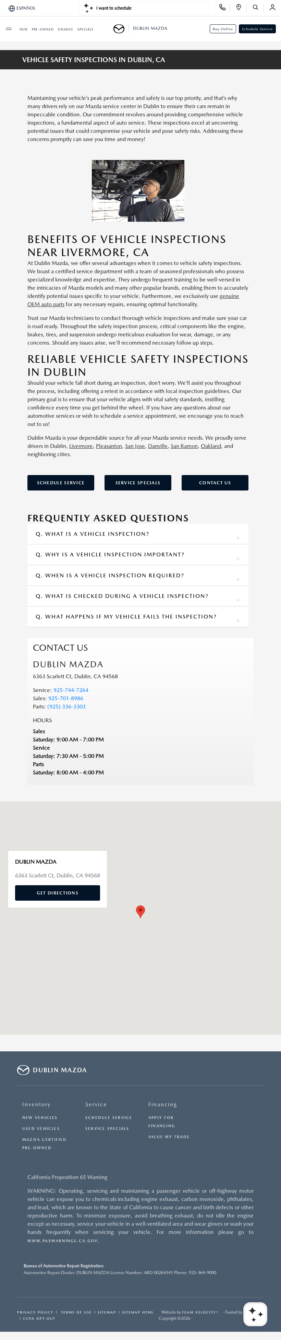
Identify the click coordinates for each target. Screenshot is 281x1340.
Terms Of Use (75, 1312)
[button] (140, 912)
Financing (162, 1104)
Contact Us (215, 482)
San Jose (135, 446)
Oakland (211, 446)
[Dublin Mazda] (121, 28)
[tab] (137, 534)
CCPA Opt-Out (39, 1318)
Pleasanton (109, 446)
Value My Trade (169, 1137)
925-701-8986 (65, 698)
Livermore (81, 446)
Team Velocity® (200, 1312)
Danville (158, 446)
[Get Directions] (241, 8)
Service (96, 1104)
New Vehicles (40, 1118)
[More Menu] (8, 28)
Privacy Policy (35, 1312)
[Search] (258, 8)
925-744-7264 (70, 690)
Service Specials (138, 482)
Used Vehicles (41, 1129)
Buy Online (223, 29)
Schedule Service (257, 29)
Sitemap (107, 1312)
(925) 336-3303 (66, 706)
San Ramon (184, 446)
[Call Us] (224, 8)
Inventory (36, 1104)
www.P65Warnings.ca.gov (62, 1241)
